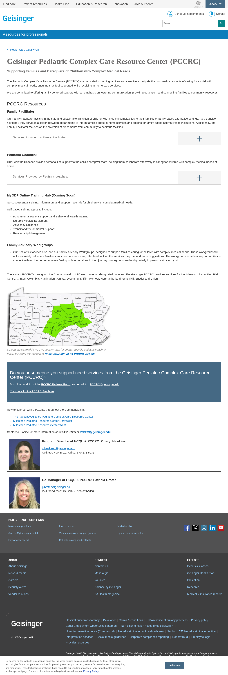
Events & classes (197, 566)
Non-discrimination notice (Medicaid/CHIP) (147, 625)
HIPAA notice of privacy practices (167, 620)
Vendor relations (18, 594)
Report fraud (180, 637)
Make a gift (101, 573)
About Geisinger (18, 566)
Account (215, 4)
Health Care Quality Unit (24, 49)
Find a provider (67, 526)
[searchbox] (190, 23)
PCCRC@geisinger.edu (104, 384)
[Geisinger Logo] (18, 19)
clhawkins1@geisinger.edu (58, 448)
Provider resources (77, 642)
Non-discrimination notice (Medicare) (141, 631)
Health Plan (61, 4)
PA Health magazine (107, 594)
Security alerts (17, 587)
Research (193, 587)
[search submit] (221, 23)
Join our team (143, 4)
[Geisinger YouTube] (221, 528)
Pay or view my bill (18, 540)
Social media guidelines (111, 637)
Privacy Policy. (91, 671)
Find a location (125, 526)
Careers (13, 580)
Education (193, 580)
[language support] (198, 4)
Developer (109, 620)
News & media (17, 573)
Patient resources (35, 4)
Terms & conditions (131, 620)
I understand (174, 665)
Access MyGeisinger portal (23, 533)
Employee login (200, 637)
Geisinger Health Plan (200, 573)
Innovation (121, 4)
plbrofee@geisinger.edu (57, 487)
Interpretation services (79, 637)
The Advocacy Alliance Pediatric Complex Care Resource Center (53, 416)
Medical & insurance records (204, 594)
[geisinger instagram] (204, 528)
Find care (9, 4)
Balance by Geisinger (108, 587)
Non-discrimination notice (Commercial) (90, 631)
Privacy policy (199, 620)
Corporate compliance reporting (149, 637)
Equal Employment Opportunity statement (91, 625)
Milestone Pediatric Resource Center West (39, 425)
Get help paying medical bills (75, 540)
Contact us (101, 566)
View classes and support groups (77, 533)
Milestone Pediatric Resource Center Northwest (42, 420)
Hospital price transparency (83, 620)
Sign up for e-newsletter (130, 533)
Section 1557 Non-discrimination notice (191, 631)
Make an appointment (20, 526)
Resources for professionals (25, 34)
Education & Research (91, 4)
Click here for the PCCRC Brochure (32, 391)
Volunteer (100, 580)
